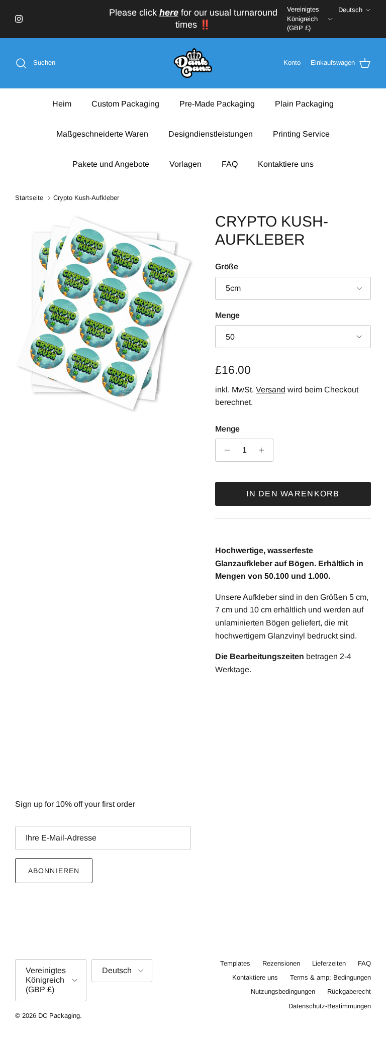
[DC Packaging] (193, 63)
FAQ (230, 164)
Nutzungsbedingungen (283, 991)
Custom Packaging (125, 103)
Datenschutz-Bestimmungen (329, 1006)
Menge (227, 315)
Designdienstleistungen (210, 134)
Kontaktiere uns (286, 164)
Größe (226, 266)
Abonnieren (53, 871)
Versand (270, 389)
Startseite (29, 197)
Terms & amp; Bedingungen (330, 977)
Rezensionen (281, 963)
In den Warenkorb (292, 493)
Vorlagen (185, 164)
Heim (61, 103)
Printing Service (301, 134)
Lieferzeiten (329, 963)
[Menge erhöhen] (264, 450)
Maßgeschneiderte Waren (102, 134)
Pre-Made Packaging (217, 103)
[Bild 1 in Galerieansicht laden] (104, 312)
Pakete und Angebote (110, 164)
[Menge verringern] (224, 450)
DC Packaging (59, 1015)
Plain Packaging (304, 103)
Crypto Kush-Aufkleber (86, 197)
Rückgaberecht (349, 991)
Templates (235, 963)
